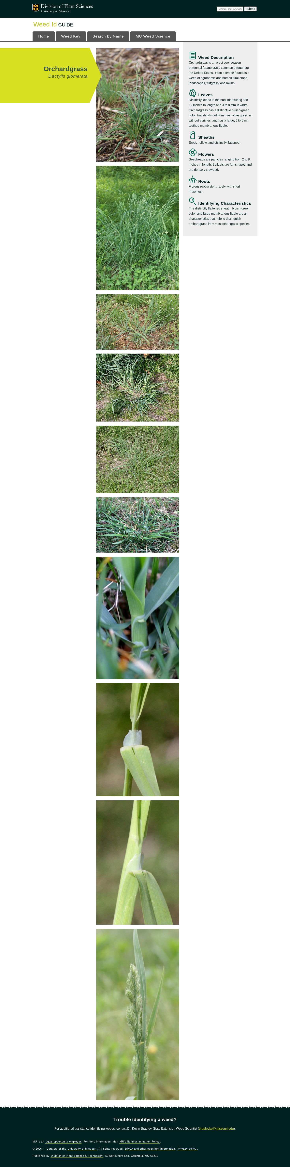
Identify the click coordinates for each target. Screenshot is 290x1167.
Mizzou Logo (35, 7)
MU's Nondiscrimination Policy (140, 1141)
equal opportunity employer (63, 1141)
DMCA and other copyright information (150, 1148)
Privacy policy (187, 1148)
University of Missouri (55, 11)
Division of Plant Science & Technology (77, 1155)
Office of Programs (67, 7)
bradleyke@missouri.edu (216, 1128)
